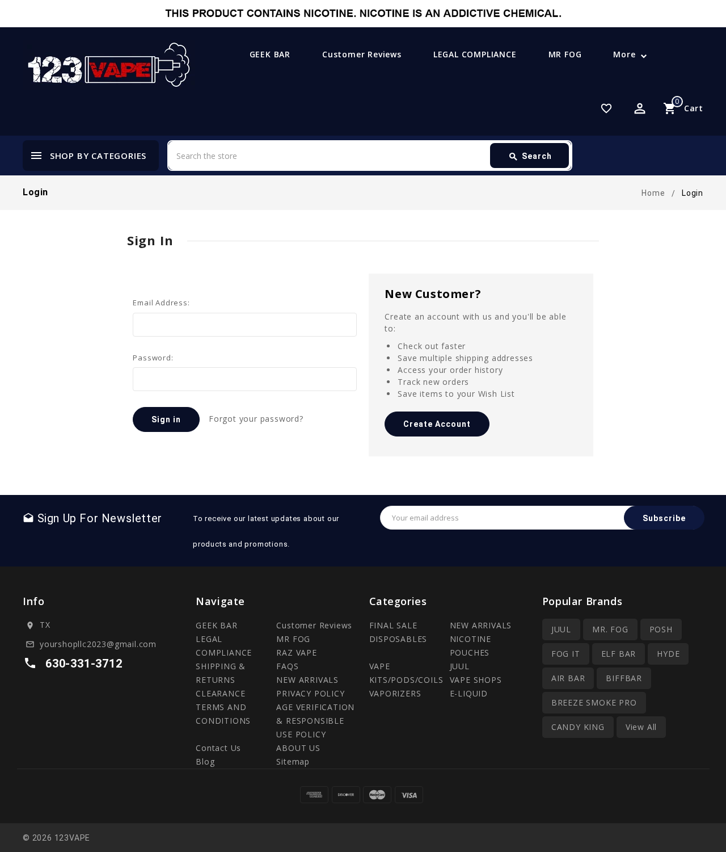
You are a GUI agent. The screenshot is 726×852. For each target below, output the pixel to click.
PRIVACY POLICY (310, 693)
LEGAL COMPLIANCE (475, 54)
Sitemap (293, 761)
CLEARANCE (220, 693)
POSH (661, 629)
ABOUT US (298, 747)
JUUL (460, 666)
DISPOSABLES (398, 638)
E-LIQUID (469, 693)
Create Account (437, 424)
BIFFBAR (624, 678)
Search (530, 157)
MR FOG (565, 54)
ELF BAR (618, 653)
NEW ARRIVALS (307, 679)
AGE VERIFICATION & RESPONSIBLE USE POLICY (315, 721)
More (624, 54)
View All (641, 726)
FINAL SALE (393, 625)
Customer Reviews (362, 54)
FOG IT (565, 653)
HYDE (668, 653)
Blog (205, 761)
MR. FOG (610, 629)
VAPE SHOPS (476, 679)
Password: (153, 357)
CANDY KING (578, 726)
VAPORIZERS (395, 693)
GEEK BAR (270, 54)
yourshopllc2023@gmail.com (98, 644)
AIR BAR (568, 678)
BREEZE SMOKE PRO (594, 702)
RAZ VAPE (296, 652)
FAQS (287, 666)
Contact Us (218, 747)
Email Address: (161, 302)
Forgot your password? (256, 418)
